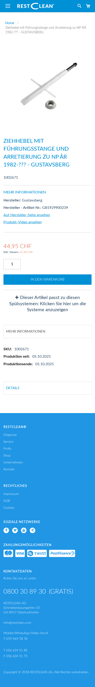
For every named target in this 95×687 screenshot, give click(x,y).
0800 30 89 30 (24, 591)
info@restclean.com (17, 622)
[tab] (47, 304)
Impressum (11, 494)
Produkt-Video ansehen (22, 222)
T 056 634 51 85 (15, 650)
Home (9, 23)
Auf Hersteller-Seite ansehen (26, 215)
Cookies (9, 507)
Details (12, 388)
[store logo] (35, 6)
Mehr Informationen (25, 331)
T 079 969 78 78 (15, 639)
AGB (6, 501)
